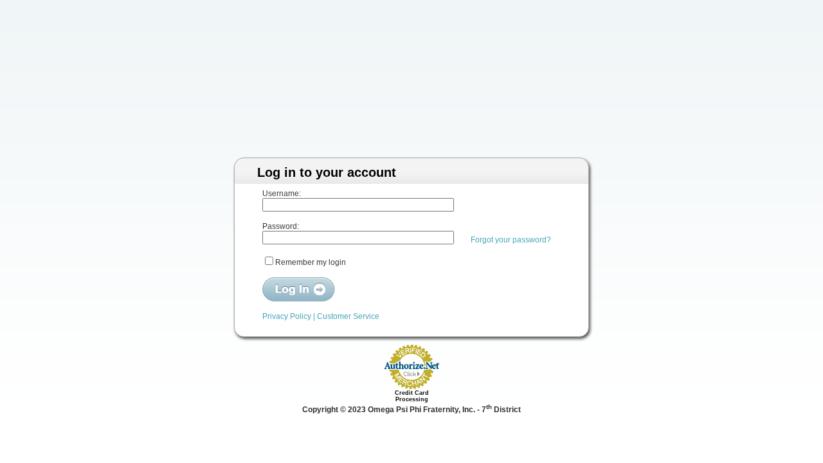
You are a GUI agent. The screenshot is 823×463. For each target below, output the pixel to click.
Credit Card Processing (412, 396)
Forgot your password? (511, 239)
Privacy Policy (286, 316)
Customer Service (348, 316)
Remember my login (310, 262)
